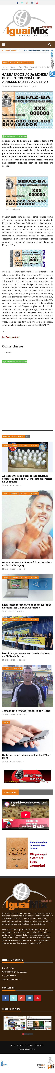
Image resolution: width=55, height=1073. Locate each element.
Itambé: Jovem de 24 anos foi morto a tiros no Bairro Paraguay (27, 564)
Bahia (5, 63)
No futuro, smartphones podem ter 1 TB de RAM (26, 756)
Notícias (20, 63)
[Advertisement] (27, 397)
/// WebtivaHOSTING (27, 1049)
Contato (39, 1045)
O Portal (29, 1045)
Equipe (20, 1045)
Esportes (7, 668)
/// (27, 436)
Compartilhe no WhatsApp (16, 136)
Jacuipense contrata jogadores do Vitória (26, 710)
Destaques (14, 445)
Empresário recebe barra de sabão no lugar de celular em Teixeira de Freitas (26, 606)
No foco (12, 63)
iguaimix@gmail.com (13, 979)
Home (12, 1045)
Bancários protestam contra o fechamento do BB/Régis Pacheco (26, 655)
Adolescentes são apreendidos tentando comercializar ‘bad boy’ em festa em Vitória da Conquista (27, 478)
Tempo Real (29, 63)
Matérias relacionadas (13, 436)
